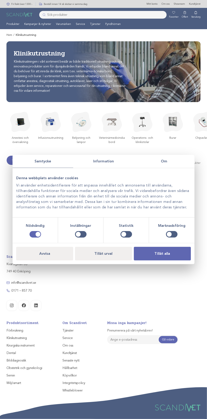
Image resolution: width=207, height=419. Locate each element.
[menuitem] (12, 23)
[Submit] (42, 15)
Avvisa (44, 253)
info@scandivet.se (23, 283)
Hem (9, 35)
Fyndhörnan (113, 24)
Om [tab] (164, 161)
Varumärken (63, 24)
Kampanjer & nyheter (37, 24)
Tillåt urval (103, 253)
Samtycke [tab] (43, 161)
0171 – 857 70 (21, 291)
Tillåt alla (162, 253)
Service (80, 24)
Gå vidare (168, 339)
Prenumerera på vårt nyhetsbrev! (130, 330)
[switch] (81, 234)
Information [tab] (103, 161)
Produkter (12, 24)
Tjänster (95, 24)
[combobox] (103, 15)
